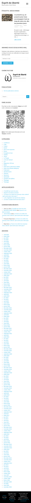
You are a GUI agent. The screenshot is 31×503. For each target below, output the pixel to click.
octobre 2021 (7, 331)
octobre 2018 (7, 389)
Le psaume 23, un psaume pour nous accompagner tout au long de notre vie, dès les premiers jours (21, 19)
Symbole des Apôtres (9, 178)
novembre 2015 (8, 446)
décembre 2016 (8, 427)
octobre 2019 (7, 371)
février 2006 (7, 480)
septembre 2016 (8, 432)
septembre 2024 (8, 273)
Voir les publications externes (11, 90)
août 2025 (6, 255)
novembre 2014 (8, 459)
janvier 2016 (7, 442)
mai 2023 (6, 299)
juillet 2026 (6, 236)
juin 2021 (6, 338)
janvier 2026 (7, 246)
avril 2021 (6, 342)
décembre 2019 (8, 367)
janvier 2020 (7, 366)
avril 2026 (6, 241)
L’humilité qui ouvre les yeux (11, 191)
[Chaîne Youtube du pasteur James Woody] (15, 77)
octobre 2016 (7, 430)
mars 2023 (6, 302)
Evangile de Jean (8, 153)
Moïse (5, 165)
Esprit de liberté (10, 2)
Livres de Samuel (8, 159)
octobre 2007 (7, 473)
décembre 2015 (8, 444)
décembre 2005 (8, 482)
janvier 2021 (7, 347)
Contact (4, 495)
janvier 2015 (7, 456)
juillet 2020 (6, 355)
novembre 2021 (8, 330)
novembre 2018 (8, 388)
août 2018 (6, 393)
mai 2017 (6, 418)
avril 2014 (6, 468)
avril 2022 (6, 321)
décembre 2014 (8, 458)
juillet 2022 (6, 316)
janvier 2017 (7, 425)
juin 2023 (6, 297)
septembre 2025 (8, 253)
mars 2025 (6, 263)
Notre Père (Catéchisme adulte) (12, 166)
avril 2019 (6, 379)
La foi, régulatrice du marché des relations (14, 197)
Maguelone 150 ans (9, 163)
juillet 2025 (6, 256)
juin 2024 (6, 277)
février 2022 (7, 325)
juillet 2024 (6, 275)
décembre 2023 (8, 287)
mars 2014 (6, 470)
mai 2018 (6, 398)
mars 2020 (6, 362)
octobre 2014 (7, 461)
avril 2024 (6, 280)
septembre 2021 (8, 333)
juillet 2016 (6, 434)
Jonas (5, 156)
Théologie (6, 180)
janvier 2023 (7, 306)
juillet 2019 (6, 374)
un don (4, 498)
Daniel (5, 148)
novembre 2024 (8, 270)
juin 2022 (6, 318)
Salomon (6, 173)
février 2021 (7, 345)
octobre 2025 (7, 251)
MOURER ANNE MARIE (10, 210)
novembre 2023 (8, 289)
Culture (5, 146)
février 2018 (7, 403)
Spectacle (6, 175)
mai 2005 (6, 483)
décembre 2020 (8, 349)
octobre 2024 (7, 272)
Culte (21, 26)
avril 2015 (6, 453)
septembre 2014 (8, 463)
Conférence (7, 142)
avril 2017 (6, 420)
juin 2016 (6, 435)
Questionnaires (7, 171)
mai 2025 (6, 260)
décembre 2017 (8, 407)
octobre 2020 (7, 352)
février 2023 (7, 304)
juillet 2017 (6, 415)
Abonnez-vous (7, 63)
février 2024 (7, 284)
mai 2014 (6, 466)
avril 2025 (6, 262)
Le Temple (6, 158)
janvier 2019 (7, 384)
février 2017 (7, 424)
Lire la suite (17, 39)
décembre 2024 (8, 268)
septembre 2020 (8, 354)
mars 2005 (6, 485)
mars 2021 (6, 343)
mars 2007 (6, 475)
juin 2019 (6, 376)
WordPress (11, 499)
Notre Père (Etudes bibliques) (11, 168)
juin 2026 (6, 238)
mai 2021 (6, 340)
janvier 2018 (7, 405)
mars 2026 (6, 243)
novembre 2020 (8, 350)
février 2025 (7, 265)
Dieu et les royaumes (9, 149)
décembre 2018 (8, 386)
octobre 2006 (7, 478)
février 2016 (7, 441)
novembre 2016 (8, 429)
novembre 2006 (8, 476)
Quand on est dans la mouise (11, 192)
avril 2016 (6, 439)
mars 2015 (6, 454)
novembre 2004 (8, 487)
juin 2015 (6, 451)
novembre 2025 (8, 250)
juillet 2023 (6, 296)
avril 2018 (6, 400)
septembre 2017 (8, 412)
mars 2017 (6, 422)
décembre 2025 (8, 248)
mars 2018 (6, 401)
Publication (6, 170)
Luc (5, 161)
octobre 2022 (7, 311)
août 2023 (6, 294)
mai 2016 (6, 437)
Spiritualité (6, 176)
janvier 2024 (7, 285)
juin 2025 (6, 258)
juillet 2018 (6, 395)
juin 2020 (6, 357)
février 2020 (7, 364)
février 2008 (7, 471)
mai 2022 (6, 320)
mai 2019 (6, 378)
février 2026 (7, 244)
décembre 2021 (8, 328)
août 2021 (6, 335)
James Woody (7, 213)
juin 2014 (6, 464)
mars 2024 (6, 282)
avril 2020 (6, 360)
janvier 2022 (7, 326)
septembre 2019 (8, 372)
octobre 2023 (7, 291)
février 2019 (7, 383)
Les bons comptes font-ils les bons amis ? (14, 199)
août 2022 (6, 314)
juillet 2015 (6, 449)
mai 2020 (6, 359)
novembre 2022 (8, 309)
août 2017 (6, 413)
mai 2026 (6, 239)
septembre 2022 (8, 313)
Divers (5, 151)
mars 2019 (6, 381)
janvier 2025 (7, 267)
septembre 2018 (8, 391)
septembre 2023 (8, 292)
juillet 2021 (6, 337)
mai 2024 (6, 279)
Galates (6, 154)
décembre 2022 (8, 308)
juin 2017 (6, 417)
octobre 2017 (7, 410)
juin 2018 (6, 396)
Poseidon (12, 500)
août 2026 (6, 234)
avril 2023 (6, 301)
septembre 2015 (8, 447)
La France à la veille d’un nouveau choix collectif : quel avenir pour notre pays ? (15, 215)
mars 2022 (6, 323)
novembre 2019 (8, 369)
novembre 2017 (8, 408)
